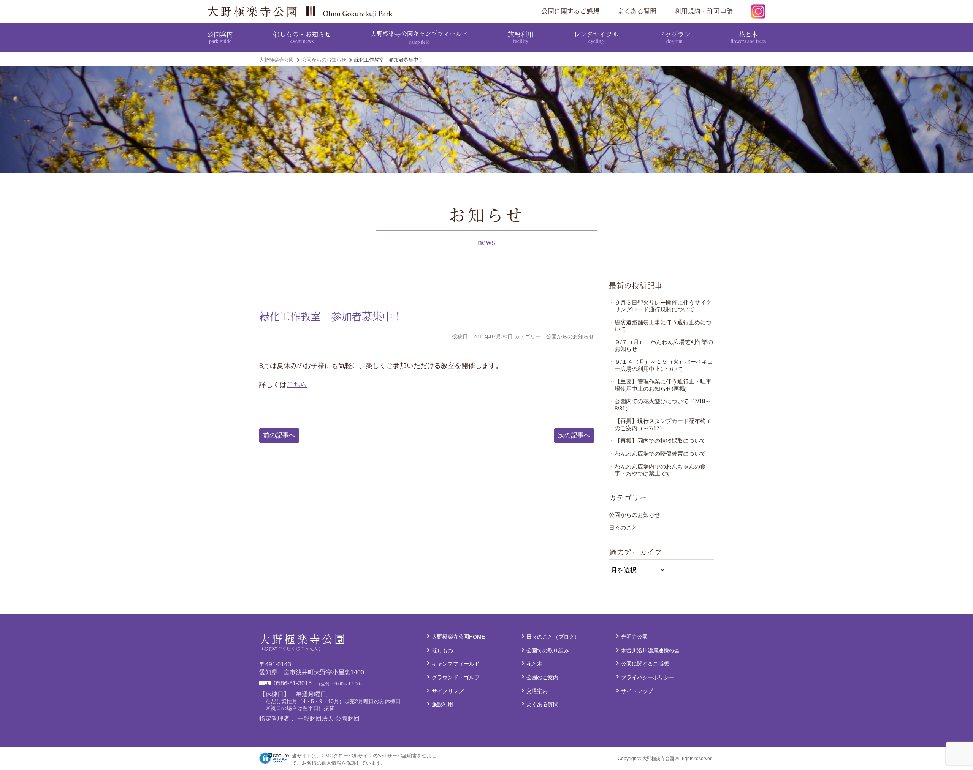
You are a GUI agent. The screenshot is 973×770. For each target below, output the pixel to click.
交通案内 (537, 691)
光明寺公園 (634, 637)
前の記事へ (279, 435)
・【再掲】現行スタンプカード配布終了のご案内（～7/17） (660, 424)
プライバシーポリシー (647, 677)
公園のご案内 (542, 677)
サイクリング (448, 691)
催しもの (442, 650)
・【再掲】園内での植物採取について (657, 440)
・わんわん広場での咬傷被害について (657, 453)
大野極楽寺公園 (303, 11)
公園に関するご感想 (570, 11)
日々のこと (623, 527)
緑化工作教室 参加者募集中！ (331, 316)
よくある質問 (637, 11)
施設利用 (521, 36)
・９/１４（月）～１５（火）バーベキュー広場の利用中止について (661, 365)
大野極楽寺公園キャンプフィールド (419, 37)
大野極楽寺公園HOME (458, 637)
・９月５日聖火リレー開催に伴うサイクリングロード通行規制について (660, 305)
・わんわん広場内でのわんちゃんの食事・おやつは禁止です (657, 470)
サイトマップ (637, 691)
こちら (297, 384)
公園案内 (220, 36)
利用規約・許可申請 (704, 11)
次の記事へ (574, 435)
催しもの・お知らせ (302, 36)
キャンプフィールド (456, 664)
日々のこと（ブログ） (553, 637)
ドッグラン (674, 36)
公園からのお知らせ (634, 514)
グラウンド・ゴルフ (456, 677)
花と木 (748, 36)
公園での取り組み (547, 650)
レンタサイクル (596, 36)
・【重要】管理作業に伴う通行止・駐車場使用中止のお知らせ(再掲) (660, 384)
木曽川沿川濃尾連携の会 (650, 650)
